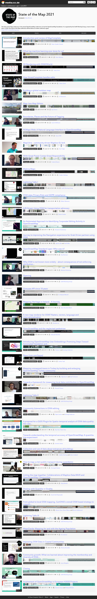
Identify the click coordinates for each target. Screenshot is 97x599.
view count (83, 33)
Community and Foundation (31, 188)
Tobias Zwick (62, 83)
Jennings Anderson (68, 350)
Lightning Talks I (30, 182)
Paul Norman (64, 255)
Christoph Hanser (55, 468)
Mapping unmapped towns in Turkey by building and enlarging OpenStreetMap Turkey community (51, 369)
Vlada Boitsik (64, 483)
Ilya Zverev (54, 109)
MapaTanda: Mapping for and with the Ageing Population (49, 529)
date (60, 33)
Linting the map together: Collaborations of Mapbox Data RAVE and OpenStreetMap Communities (53, 476)
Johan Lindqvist (74, 455)
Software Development (30, 83)
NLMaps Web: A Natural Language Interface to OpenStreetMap (52, 130)
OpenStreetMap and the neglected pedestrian (44, 329)
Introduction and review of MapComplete (42, 38)
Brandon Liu (56, 323)
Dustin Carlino (62, 214)
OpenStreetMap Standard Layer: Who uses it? (44, 249)
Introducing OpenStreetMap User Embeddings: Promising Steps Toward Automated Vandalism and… (55, 343)
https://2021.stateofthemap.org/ (10, 30)
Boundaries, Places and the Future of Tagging (43, 117)
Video (26, 18)
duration (37, 33)
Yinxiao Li (57, 350)
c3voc (67, 597)
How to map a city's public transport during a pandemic (48, 462)
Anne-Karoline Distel (66, 308)
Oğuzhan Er (64, 377)
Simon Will (58, 136)
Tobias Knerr (56, 70)
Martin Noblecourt (78, 510)
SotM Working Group (67, 188)
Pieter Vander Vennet (57, 44)
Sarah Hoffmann (55, 122)
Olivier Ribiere (66, 510)
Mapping (26, 44)
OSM (32, 44)
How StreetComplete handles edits (39, 77)
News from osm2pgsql (33, 355)
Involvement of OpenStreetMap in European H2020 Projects (50, 582)
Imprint (56, 597)
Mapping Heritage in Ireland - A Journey (41, 302)
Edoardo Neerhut (55, 334)
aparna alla (59, 243)
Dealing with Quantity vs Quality (37, 489)
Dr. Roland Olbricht (63, 294)
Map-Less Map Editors (33, 104)
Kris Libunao (64, 534)
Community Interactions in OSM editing (41, 408)
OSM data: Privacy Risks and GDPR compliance (44, 195)
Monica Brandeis (65, 548)
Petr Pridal (62, 149)
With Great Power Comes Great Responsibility (44, 156)
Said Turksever (74, 377)
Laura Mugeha (64, 563)
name (13, 33)
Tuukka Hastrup (63, 455)
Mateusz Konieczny (66, 270)
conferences (11, 6)
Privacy (62, 597)
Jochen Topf (61, 361)
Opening (27, 276)
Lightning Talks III (31, 516)
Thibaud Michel (69, 587)
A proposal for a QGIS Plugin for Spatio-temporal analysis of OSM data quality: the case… (58, 422)
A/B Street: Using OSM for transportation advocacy (46, 208)
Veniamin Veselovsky (60, 229)
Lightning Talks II (30, 395)
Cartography (27, 70)
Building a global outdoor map (37, 90)
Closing (26, 569)
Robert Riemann (65, 201)
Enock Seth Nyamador (57, 495)
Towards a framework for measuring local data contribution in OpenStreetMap (58, 382)
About (46, 597)
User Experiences (28, 243)
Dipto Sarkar (58, 414)
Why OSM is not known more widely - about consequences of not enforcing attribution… (57, 263)
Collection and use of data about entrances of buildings (48, 449)
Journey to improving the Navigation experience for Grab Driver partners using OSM (59, 236)
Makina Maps (29, 169)
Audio (30, 18)
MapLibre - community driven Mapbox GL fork (44, 143)
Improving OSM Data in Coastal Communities (43, 542)
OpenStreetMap (33, 57)
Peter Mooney (59, 57)
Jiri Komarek (62, 96)
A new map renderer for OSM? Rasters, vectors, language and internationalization (51, 316)
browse (4, 6)
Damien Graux (59, 587)
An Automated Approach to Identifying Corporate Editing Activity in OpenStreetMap (54, 222)
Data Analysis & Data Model (31, 201)
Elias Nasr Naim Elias (60, 430)
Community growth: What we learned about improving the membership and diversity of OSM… (57, 556)
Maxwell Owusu (59, 388)
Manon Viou (59, 510)
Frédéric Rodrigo (63, 175)
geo (18, 6)
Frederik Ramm (55, 162)
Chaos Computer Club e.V (36, 597)
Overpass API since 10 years (35, 289)
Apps (51, 597)
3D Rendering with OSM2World (37, 64)
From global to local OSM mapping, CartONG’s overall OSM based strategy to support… (58, 503)
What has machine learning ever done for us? (43, 51)
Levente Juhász (59, 443)
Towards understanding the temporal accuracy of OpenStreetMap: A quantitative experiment (58, 436)
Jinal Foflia (67, 243)
